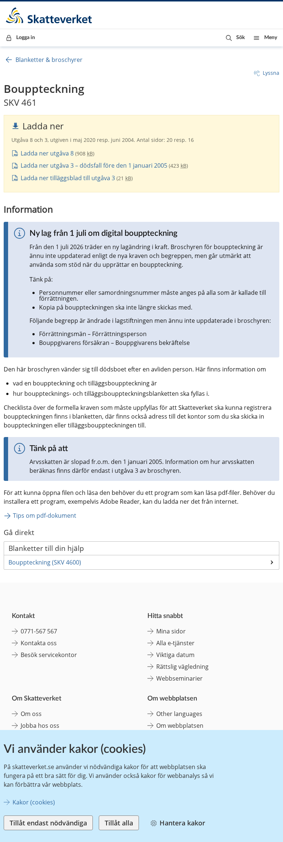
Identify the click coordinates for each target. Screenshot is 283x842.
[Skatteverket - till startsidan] (49, 15)
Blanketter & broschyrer (49, 60)
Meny (270, 37)
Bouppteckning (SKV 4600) (44, 562)
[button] (235, 37)
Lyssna (271, 72)
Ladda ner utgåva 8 (47, 153)
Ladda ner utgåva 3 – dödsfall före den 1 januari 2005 (94, 165)
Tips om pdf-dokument (44, 515)
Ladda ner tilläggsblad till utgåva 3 (68, 178)
